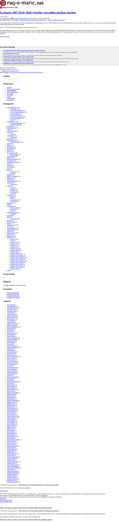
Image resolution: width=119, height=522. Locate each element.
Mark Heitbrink (11, 389)
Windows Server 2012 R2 (17, 261)
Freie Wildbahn (11, 156)
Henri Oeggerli (11, 355)
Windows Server (15, 253)
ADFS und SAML (15, 115)
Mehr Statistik (4, 491)
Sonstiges (9, 215)
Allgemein (10, 126)
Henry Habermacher (12, 356)
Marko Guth (10, 391)
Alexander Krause (12, 308)
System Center (11, 222)
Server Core (13, 239)
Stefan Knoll (10, 447)
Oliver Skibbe (11, 422)
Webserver (10, 234)
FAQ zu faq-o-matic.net (13, 89)
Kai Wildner (10, 378)
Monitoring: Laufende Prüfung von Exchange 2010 (18, 57)
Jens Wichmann (11, 369)
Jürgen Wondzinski (12, 377)
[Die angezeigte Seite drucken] (56, 20)
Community (10, 135)
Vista (11, 240)
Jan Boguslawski (11, 363)
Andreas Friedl (11, 314)
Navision (12, 189)
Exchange (16, 20)
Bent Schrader (11, 319)
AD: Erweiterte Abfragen (17, 112)
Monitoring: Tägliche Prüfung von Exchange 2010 (18, 60)
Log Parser (10, 167)
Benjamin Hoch (11, 317)
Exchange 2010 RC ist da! (11, 54)
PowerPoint (13, 192)
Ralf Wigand (10, 430)
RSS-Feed (10, 95)
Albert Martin (10, 305)
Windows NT (14, 248)
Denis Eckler (10, 328)
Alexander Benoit (12, 306)
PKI (11, 211)
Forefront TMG (14, 207)
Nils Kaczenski (6, 18)
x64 (8, 270)
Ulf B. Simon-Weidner (13, 468)
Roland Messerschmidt (13, 439)
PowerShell (13, 200)
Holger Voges (11, 358)
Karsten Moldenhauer (13, 381)
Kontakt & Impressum (13, 294)
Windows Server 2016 (16, 262)
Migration (9, 175)
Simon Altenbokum (12, 446)
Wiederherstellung (15, 142)
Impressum (3, 498)
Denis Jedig (10, 330)
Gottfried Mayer (11, 345)
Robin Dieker (10, 438)
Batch (12, 197)
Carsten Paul (10, 322)
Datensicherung (11, 140)
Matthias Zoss (11, 403)
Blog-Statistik (14, 154)
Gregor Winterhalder (12, 347)
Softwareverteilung (12, 212)
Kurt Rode (10, 383)
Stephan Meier (11, 450)
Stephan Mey (10, 452)
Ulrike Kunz (10, 469)
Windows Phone (15, 250)
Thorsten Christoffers (13, 461)
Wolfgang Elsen (11, 477)
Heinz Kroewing (11, 352)
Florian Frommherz (12, 338)
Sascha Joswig (11, 444)
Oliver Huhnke (11, 421)
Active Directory (11, 107)
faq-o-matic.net (11, 153)
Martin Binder (11, 394)
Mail (8, 170)
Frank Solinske (11, 342)
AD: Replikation (15, 113)
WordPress (44, 495)
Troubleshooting (11, 228)
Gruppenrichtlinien (15, 118)
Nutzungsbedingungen (13, 296)
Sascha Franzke (11, 443)
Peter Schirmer (11, 424)
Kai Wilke (10, 380)
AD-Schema (13, 109)
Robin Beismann (11, 436)
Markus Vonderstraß (12, 392)
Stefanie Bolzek (11, 449)
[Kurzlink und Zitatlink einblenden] (40, 18)
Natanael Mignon (12, 410)
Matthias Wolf (11, 402)
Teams (9, 223)
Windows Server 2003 (16, 255)
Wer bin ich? (10, 100)
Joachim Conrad (11, 370)
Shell (8, 204)
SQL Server (13, 218)
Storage (9, 220)
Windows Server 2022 (16, 265)
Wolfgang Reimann (12, 479)
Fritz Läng (10, 344)
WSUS (12, 214)
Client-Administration (16, 123)
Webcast (12, 137)
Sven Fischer (10, 455)
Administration (11, 121)
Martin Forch (10, 396)
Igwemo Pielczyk (12, 361)
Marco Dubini (11, 388)
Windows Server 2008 (16, 256)
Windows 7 (13, 245)
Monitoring (10, 178)
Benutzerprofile (11, 128)
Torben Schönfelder (12, 466)
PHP (11, 198)
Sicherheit (9, 206)
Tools (8, 226)
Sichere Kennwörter (12, 92)
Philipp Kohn (10, 427)
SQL (8, 217)
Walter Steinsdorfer (12, 471)
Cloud (8, 132)
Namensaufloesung (12, 181)
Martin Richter (11, 399)
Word (12, 193)
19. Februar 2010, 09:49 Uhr (21, 18)
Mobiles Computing (12, 176)
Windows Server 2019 (16, 264)
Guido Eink (10, 348)
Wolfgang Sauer (11, 480)
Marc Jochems (11, 386)
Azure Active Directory (16, 117)
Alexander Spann (12, 311)
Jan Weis (9, 366)
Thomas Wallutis (11, 458)
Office (8, 186)
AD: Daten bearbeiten (16, 110)
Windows (9, 237)
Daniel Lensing (11, 325)
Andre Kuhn (10, 312)
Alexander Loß (11, 309)
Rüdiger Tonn (11, 441)
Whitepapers (10, 236)
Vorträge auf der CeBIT (8, 71)
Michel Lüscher (11, 408)
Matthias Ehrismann (12, 400)
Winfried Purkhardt (12, 472)
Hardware (9, 157)
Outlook (12, 190)
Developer (10, 146)
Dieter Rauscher (11, 333)
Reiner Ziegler (11, 432)
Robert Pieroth (11, 433)
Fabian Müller (11, 336)
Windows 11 (13, 244)
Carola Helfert (11, 320)
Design (9, 145)
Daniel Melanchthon (12, 327)
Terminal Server (11, 225)
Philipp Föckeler (11, 425)
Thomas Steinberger (12, 457)
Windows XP (14, 269)
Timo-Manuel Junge (12, 464)
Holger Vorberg (11, 359)
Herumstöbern (11, 98)
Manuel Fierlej (11, 385)
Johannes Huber (11, 372)
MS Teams (10, 179)
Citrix (8, 129)
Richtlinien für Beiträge (13, 297)
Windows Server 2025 (16, 267)
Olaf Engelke (10, 419)
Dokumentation (14, 124)
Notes (12, 173)
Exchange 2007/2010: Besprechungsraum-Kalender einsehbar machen (24, 50)
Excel (12, 187)
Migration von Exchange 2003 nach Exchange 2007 (18, 63)
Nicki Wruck (10, 413)
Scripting (9, 195)
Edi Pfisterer (10, 334)
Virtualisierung (11, 233)
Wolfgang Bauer (11, 475)
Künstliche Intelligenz (13, 162)
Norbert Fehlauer (11, 417)
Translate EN (42, 20)
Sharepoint (10, 203)
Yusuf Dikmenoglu (12, 482)
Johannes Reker (11, 374)
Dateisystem (10, 139)
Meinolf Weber (11, 405)
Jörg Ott (9, 375)
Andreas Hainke (11, 316)
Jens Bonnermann (12, 367)
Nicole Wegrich (11, 414)
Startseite (9, 87)
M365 (12, 134)
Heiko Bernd (10, 350)
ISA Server (13, 209)
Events (9, 151)
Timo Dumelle (11, 463)
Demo (8, 143)
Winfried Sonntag (12, 474)
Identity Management (13, 159)
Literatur (9, 165)
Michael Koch (11, 406)
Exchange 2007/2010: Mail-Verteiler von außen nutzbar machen (38, 12)
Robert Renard (11, 435)
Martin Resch (10, 397)
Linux (8, 164)
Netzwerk (9, 182)
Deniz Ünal (10, 331)
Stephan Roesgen (12, 454)
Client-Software (11, 131)
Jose (11, 120)
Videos (9, 97)
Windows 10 (13, 242)
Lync (8, 168)
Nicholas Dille (11, 411)
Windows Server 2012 (16, 259)
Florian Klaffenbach (12, 339)
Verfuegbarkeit (11, 229)
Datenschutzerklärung (13, 292)
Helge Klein (10, 353)
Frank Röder (10, 341)
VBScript (13, 201)
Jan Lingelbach (11, 364)
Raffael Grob (10, 428)
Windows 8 (13, 247)
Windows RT (14, 251)
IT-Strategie (10, 160)
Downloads (10, 93)
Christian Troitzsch (12, 323)
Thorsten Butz (11, 460)
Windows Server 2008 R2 (17, 258)
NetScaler (13, 184)
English (9, 149)
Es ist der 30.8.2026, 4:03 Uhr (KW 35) (14, 285)
